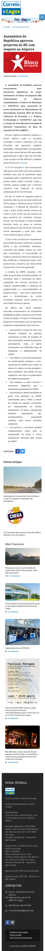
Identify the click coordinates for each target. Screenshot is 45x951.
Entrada (6, 27)
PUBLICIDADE (15, 935)
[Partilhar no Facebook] (17, 451)
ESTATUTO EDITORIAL (19, 932)
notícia (23, 163)
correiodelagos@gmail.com (21, 910)
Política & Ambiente (21, 27)
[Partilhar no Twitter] (23, 451)
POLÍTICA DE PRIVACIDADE (21, 938)
